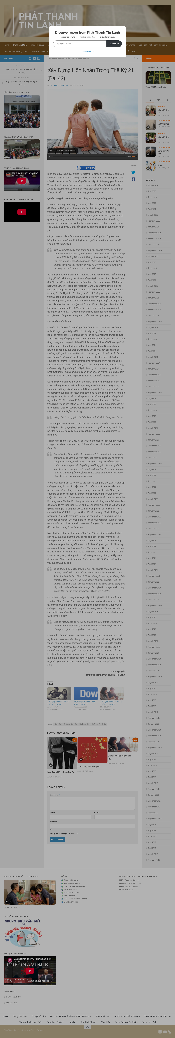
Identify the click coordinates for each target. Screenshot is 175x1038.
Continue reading (88, 51)
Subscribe (114, 44)
